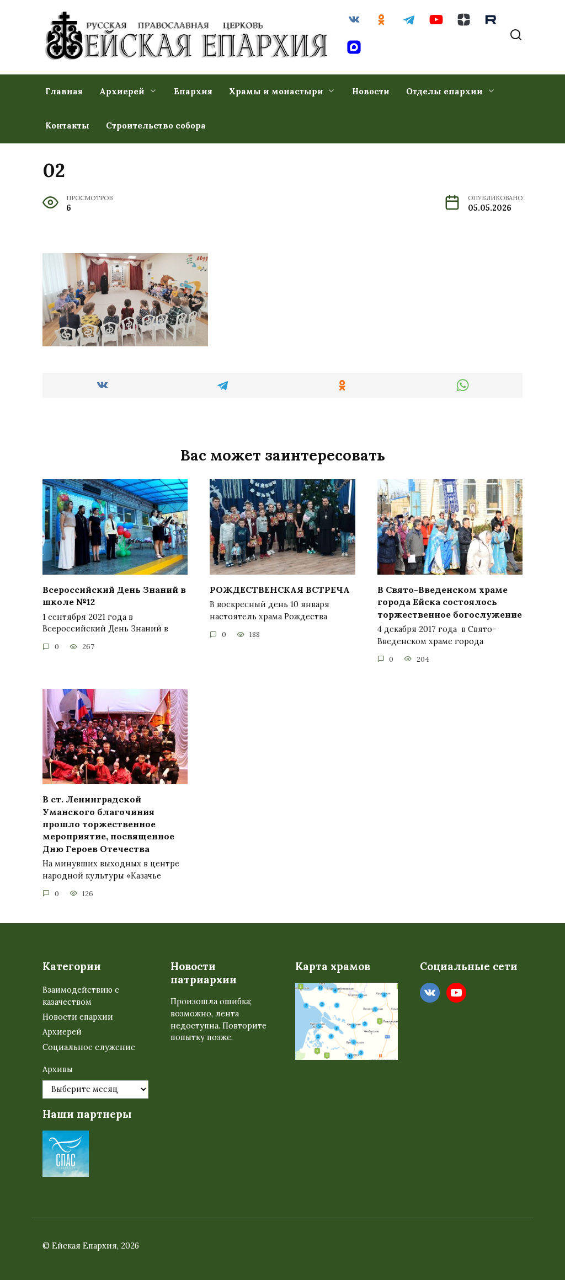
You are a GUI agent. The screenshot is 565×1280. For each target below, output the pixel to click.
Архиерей (122, 91)
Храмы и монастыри (276, 91)
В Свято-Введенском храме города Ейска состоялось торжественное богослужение (449, 602)
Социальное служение (88, 1047)
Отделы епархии (444, 91)
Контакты (67, 125)
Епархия (193, 91)
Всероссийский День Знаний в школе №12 (114, 595)
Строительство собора (156, 125)
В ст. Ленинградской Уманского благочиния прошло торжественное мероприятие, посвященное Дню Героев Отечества (108, 824)
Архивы (57, 1069)
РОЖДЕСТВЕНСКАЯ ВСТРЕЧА (280, 589)
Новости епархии (77, 1017)
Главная (64, 91)
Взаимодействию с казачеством (80, 996)
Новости (371, 91)
